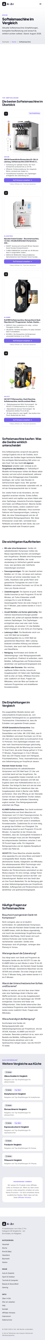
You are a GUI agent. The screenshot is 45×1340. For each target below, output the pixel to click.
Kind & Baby (6, 1251)
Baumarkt (6, 1259)
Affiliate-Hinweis (24, 1197)
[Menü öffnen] (40, 4)
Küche (14, 42)
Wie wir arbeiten (8, 1302)
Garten (4, 1262)
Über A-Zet (6, 1298)
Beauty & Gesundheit (10, 1284)
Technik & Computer (10, 1280)
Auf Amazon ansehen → (22, 180)
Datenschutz (7, 1320)
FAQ (3, 1306)
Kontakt (5, 1309)
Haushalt (5, 1244)
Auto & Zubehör (8, 1273)
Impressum (6, 1316)
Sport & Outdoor (8, 1277)
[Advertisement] (22, 68)
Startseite (5, 42)
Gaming (5, 1287)
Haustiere (6, 1255)
